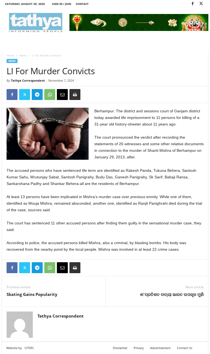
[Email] (62, 94)
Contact (82, 4)
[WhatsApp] (49, 94)
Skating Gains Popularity (32, 294)
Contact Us (184, 348)
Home (10, 55)
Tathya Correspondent (28, 80)
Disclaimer (120, 348)
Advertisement (160, 348)
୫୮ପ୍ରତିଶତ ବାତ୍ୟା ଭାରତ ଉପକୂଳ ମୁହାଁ (172, 294)
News (23, 55)
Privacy (139, 348)
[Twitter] (201, 4)
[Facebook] (192, 4)
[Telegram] (37, 94)
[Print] (74, 94)
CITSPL (29, 348)
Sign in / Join (61, 4)
